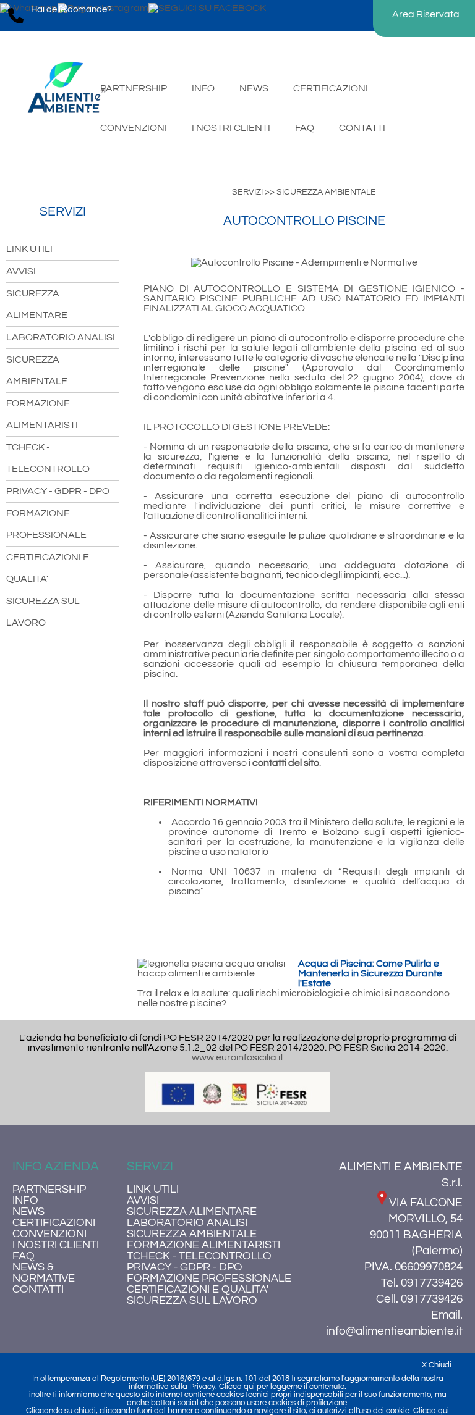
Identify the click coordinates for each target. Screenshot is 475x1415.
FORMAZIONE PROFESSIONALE (209, 1278)
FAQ (23, 1256)
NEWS (28, 1211)
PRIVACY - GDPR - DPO (57, 491)
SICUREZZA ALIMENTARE (192, 1211)
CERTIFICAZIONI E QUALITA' (197, 1289)
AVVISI (21, 271)
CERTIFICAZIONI (53, 1222)
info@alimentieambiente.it (394, 1331)
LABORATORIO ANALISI (60, 337)
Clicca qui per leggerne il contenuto (281, 1387)
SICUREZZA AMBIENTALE (192, 1234)
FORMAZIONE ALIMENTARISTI (203, 1245)
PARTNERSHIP (49, 1189)
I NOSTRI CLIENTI (55, 1245)
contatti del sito (285, 763)
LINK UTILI (29, 249)
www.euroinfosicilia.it (237, 1057)
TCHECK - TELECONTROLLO (199, 1256)
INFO (25, 1200)
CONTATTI (38, 1289)
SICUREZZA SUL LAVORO (192, 1300)
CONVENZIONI (49, 1234)
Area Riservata (426, 14)
